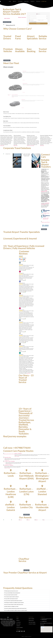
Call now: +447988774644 (16, 447)
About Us (14, 1)
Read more (28, 373)
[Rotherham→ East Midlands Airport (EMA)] (26, 470)
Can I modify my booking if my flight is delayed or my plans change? (16, 610)
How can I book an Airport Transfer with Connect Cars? (14, 604)
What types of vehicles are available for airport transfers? (14, 602)
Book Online (26, 1)
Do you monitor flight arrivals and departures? (12, 592)
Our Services (20, 1)
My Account (38, 1)
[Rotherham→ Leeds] (11, 470)
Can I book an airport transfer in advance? (12, 596)
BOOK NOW (2, 145)
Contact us (32, 1)
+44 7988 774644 (43, 1)
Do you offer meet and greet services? (11, 598)
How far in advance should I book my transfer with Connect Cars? (15, 608)
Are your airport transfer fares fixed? (11, 594)
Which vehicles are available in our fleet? (11, 606)
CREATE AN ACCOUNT (30, 145)
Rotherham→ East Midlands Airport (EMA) (26, 476)
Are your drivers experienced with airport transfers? (13, 600)
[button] (26, 591)
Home (10, 1)
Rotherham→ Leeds (11, 474)
